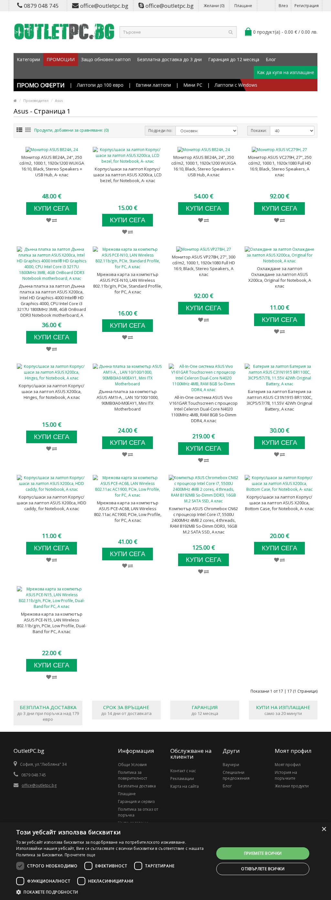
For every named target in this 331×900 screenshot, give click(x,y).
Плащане (243, 5)
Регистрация (306, 5)
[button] (112, 892)
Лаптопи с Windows (236, 85)
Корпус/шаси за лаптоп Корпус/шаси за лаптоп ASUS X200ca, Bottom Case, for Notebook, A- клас (279, 502)
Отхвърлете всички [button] (262, 869)
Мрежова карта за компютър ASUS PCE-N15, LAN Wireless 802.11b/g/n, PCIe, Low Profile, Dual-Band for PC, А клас (51, 622)
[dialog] (165, 861)
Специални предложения (236, 775)
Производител (35, 100)
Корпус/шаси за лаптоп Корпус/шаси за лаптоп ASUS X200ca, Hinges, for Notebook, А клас (51, 391)
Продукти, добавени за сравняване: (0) (71, 130)
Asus (59, 100)
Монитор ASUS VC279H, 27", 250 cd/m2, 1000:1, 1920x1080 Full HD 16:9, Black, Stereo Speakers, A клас (279, 166)
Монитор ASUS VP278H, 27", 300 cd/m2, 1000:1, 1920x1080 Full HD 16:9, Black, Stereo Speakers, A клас (203, 265)
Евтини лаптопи (153, 85)
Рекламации (182, 778)
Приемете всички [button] (263, 853)
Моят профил (288, 764)
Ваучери (231, 764)
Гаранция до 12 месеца (233, 59)
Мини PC (192, 85)
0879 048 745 (41, 5)
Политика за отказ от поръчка (138, 812)
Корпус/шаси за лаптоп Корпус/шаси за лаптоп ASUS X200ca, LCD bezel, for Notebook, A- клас (127, 174)
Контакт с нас (183, 771)
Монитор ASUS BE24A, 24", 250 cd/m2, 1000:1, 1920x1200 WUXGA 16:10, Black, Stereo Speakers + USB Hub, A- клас (51, 166)
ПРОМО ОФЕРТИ (41, 85)
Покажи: (259, 130)
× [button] (323, 829)
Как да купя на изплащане (285, 72)
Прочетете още (80, 855)
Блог (271, 59)
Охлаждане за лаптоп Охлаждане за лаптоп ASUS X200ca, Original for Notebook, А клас (279, 277)
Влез (283, 5)
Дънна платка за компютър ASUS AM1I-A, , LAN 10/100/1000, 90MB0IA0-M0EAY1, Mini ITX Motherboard (127, 400)
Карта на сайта (184, 786)
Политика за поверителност (132, 775)
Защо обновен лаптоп (106, 59)
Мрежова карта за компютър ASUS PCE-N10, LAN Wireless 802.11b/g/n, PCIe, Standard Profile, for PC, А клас (127, 283)
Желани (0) (214, 5)
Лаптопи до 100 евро (100, 85)
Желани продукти (292, 786)
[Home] (15, 100)
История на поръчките (286, 775)
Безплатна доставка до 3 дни (169, 59)
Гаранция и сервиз (136, 801)
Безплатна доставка (137, 786)
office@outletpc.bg (104, 5)
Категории (28, 59)
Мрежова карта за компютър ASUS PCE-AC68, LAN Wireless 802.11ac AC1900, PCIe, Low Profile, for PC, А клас (127, 511)
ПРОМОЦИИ (61, 59)
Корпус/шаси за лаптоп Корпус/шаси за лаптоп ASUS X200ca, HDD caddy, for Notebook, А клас (51, 502)
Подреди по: (160, 130)
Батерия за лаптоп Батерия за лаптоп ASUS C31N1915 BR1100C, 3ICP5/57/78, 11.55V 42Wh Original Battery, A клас (279, 400)
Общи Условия (132, 764)
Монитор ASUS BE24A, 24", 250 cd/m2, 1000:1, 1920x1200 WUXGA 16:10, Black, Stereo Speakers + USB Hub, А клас (203, 166)
